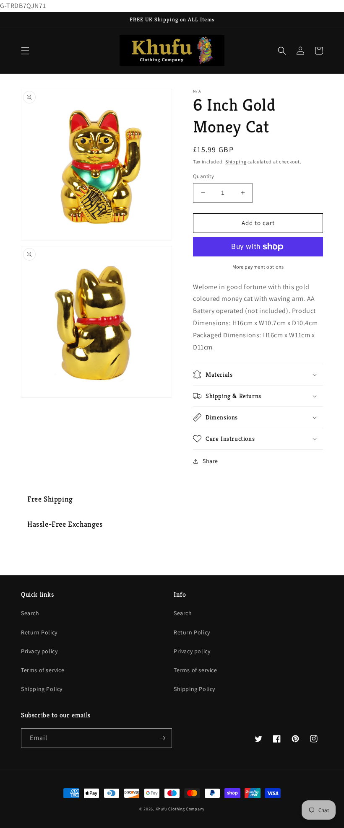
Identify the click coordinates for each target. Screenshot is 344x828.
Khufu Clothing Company (180, 809)
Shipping (236, 161)
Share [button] (210, 461)
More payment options (258, 267)
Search (30, 613)
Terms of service (43, 670)
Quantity (203, 176)
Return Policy (39, 632)
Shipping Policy (42, 689)
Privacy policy (39, 651)
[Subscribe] (162, 738)
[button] (25, 50)
